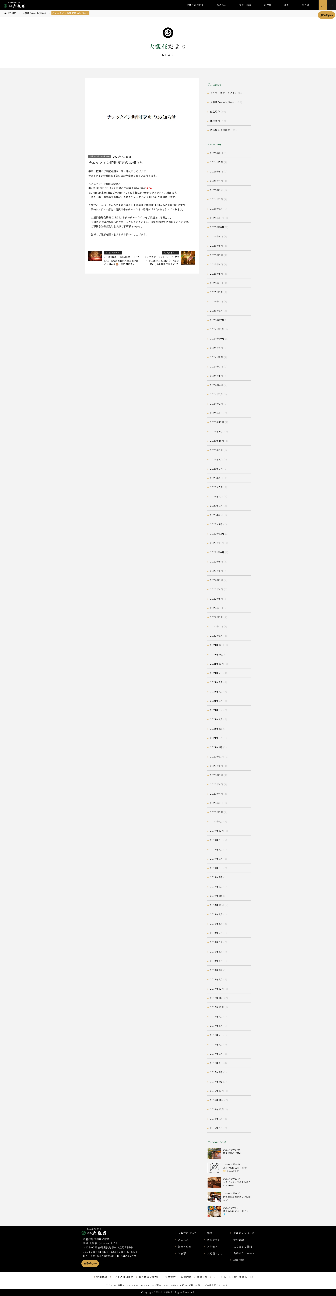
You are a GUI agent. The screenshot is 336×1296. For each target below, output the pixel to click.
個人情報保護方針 (149, 1277)
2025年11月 (217, 217)
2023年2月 (216, 515)
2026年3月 (216, 190)
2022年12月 (217, 533)
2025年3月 (216, 292)
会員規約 (170, 1277)
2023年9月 (216, 450)
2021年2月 (216, 737)
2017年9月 (216, 1016)
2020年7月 (216, 775)
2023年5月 (216, 487)
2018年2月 (216, 979)
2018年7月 (216, 932)
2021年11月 (217, 654)
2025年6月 (216, 264)
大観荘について (195, 4)
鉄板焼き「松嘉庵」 (221, 130)
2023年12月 (217, 422)
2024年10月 (217, 338)
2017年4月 (216, 1063)
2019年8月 (216, 840)
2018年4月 (216, 960)
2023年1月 (216, 524)
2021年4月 (216, 719)
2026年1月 (216, 208)
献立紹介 (215, 111)
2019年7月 (216, 849)
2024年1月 (216, 413)
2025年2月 (216, 301)
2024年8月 (216, 357)
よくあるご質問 (242, 1246)
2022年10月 (217, 552)
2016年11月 (217, 1100)
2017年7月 (216, 1035)
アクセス (212, 1246)
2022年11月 (217, 542)
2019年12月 (217, 830)
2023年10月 (217, 440)
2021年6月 (216, 700)
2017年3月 (216, 1072)
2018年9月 (216, 914)
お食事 (267, 4)
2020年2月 (216, 812)
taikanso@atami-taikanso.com (114, 1256)
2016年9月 (216, 1118)
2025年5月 (216, 273)
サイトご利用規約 (122, 1277)
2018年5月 (216, 951)
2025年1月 (216, 310)
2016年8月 (216, 1127)
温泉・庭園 (245, 4)
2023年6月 (216, 478)
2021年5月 (216, 710)
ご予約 (305, 4)
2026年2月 (216, 199)
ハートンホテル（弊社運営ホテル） (234, 1277)
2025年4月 (216, 283)
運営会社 (202, 1277)
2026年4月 (216, 180)
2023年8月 (216, 459)
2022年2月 (216, 626)
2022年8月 (216, 570)
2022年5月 (216, 598)
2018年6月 (216, 942)
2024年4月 (216, 385)
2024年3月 (216, 394)
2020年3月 (216, 803)
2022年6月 (216, 589)
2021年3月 (216, 728)
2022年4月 (216, 608)
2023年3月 (216, 505)
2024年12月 (217, 320)
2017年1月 (216, 1081)
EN (331, 5)
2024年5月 (216, 375)
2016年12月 (217, 1090)
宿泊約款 (186, 1277)
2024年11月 (217, 329)
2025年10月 (217, 227)
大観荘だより (215, 1253)
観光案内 (215, 120)
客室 (286, 4)
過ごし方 (221, 4)
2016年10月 (217, 1109)
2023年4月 (216, 496)
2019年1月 (216, 895)
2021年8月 (216, 682)
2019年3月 (216, 877)
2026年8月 (216, 153)
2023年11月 (217, 431)
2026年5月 (216, 171)
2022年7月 (216, 580)
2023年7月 (216, 468)
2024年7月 (216, 366)
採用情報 (238, 1260)
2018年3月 (216, 970)
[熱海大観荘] (14, 7)
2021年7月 (216, 691)
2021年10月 (217, 663)
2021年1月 (216, 747)
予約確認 (238, 1239)
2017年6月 (216, 1044)
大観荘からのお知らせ (99, 156)
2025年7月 (216, 255)
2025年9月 (216, 236)
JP (323, 5)
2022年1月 (216, 635)
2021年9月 (216, 673)
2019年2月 (216, 886)
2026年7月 (216, 162)
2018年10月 (217, 905)
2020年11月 (217, 756)
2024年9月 (216, 347)
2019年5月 (216, 868)
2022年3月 (216, 617)
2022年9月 (216, 561)
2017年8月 (216, 1025)
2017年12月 (217, 988)
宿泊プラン (213, 1239)
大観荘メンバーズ (243, 1233)
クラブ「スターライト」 (223, 93)
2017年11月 (217, 998)
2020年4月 (216, 793)
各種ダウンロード (244, 1253)
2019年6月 (216, 858)
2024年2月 (216, 403)
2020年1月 (216, 821)
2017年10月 (217, 1007)
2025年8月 (216, 245)
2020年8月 (216, 765)
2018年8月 (216, 923)
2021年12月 (217, 645)
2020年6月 (216, 784)
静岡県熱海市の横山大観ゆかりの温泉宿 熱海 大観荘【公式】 (98, 1231)
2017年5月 (216, 1053)
